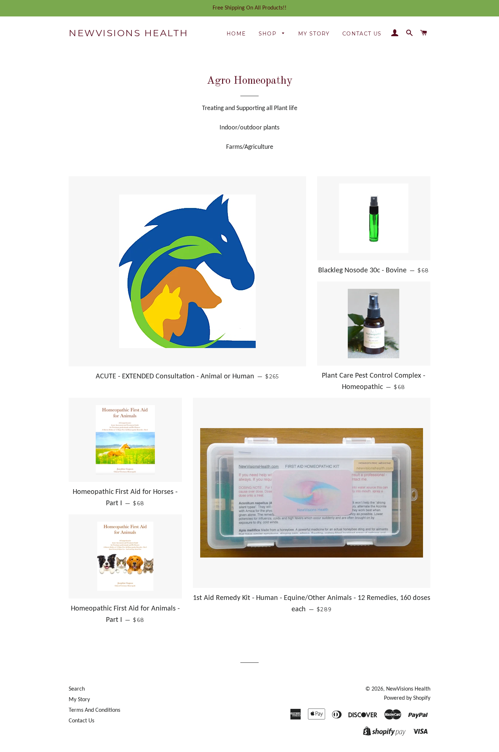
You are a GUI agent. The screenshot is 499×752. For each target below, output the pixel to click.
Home (236, 33)
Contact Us (362, 33)
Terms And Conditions (94, 710)
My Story (314, 33)
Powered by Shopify (407, 698)
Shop (269, 33)
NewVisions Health (128, 32)
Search (77, 689)
